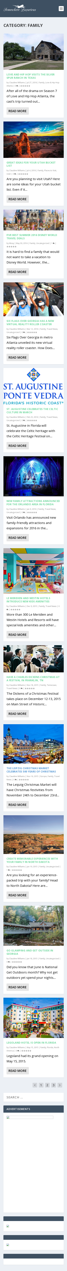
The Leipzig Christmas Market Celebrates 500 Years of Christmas (31, 770)
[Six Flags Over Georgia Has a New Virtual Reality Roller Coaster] (33, 299)
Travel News (52, 329)
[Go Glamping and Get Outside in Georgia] (33, 926)
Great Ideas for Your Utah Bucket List (31, 164)
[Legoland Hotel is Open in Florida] (33, 1018)
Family (41, 82)
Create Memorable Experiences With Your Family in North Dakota (32, 860)
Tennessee (51, 685)
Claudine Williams (17, 82)
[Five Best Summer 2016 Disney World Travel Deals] (33, 220)
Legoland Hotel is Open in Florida (31, 1042)
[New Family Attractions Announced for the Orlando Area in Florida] (33, 476)
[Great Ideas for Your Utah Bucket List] (33, 140)
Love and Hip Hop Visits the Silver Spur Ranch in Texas (31, 76)
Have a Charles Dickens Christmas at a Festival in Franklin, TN (33, 678)
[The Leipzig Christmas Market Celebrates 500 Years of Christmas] (33, 744)
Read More (17, 111)
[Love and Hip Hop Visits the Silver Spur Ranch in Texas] (33, 52)
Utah (9, 174)
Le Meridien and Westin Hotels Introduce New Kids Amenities (28, 599)
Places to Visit (50, 170)
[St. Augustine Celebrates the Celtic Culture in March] (33, 386)
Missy (11, 243)
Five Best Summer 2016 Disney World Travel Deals (32, 236)
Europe (43, 776)
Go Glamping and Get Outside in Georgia (30, 952)
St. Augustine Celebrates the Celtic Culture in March (32, 410)
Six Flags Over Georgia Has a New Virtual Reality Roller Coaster (30, 322)
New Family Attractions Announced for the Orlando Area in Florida (33, 502)
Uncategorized (42, 243)
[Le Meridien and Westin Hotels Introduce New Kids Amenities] (33, 570)
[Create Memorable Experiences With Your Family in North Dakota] (33, 834)
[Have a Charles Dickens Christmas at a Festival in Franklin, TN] (33, 658)
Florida (50, 1047)
